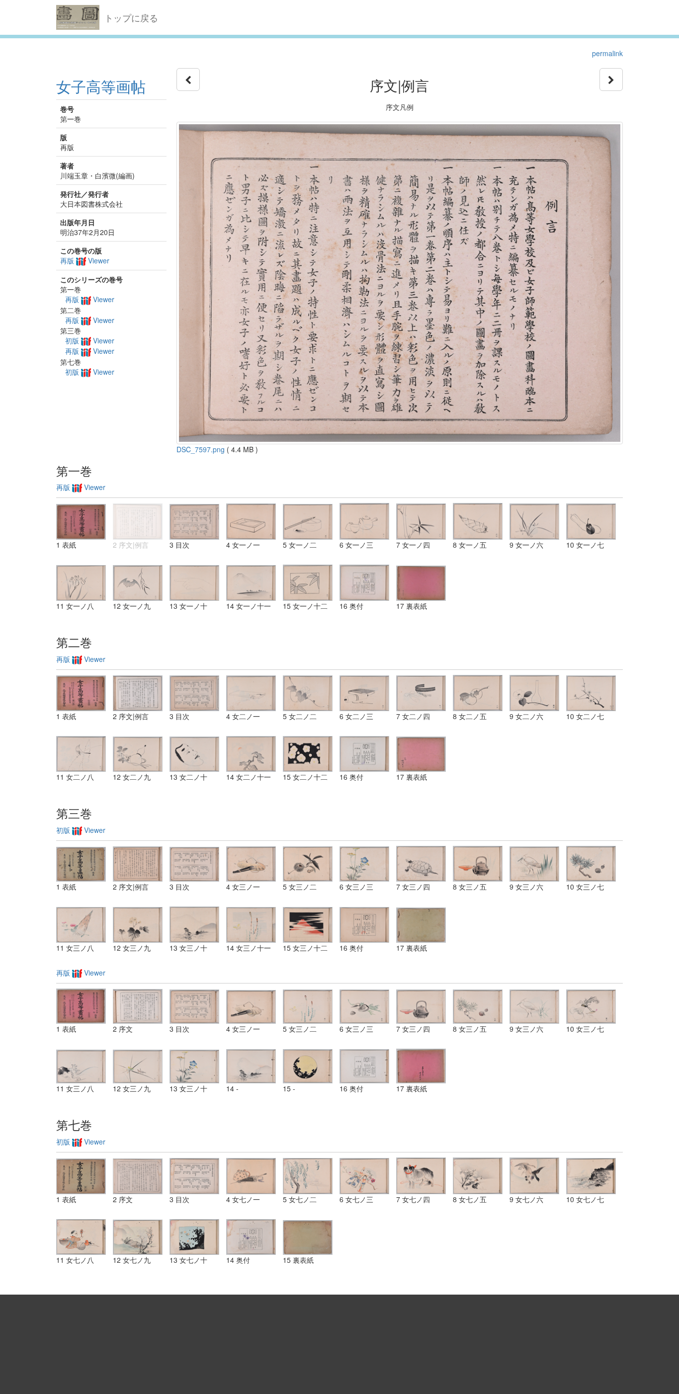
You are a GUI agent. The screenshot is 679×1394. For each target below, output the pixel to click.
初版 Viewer (89, 340)
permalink (607, 53)
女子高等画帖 (101, 86)
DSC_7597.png (200, 449)
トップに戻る (131, 17)
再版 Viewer (84, 260)
